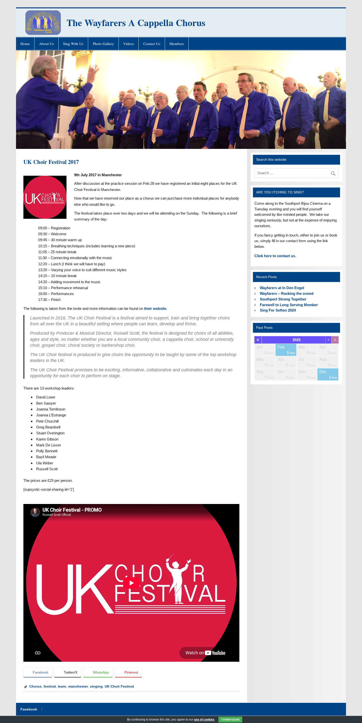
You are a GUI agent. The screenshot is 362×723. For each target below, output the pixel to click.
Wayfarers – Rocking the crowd (286, 293)
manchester (78, 686)
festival (50, 686)
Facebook (28, 709)
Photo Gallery (103, 43)
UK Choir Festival (119, 686)
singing (96, 686)
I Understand (230, 719)
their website (155, 308)
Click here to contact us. (275, 256)
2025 (296, 340)
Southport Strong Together (283, 299)
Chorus (35, 686)
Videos (128, 43)
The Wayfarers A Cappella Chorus (135, 22)
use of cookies (204, 719)
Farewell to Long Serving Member (289, 305)
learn (62, 686)
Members (176, 43)
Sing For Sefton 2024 (278, 310)
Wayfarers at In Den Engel (282, 288)
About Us (46, 43)
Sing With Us (73, 43)
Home (25, 43)
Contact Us (151, 43)
